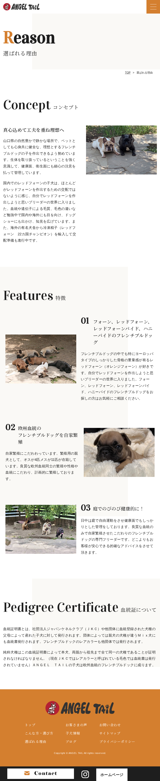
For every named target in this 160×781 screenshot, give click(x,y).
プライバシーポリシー (117, 741)
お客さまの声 (76, 724)
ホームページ (112, 775)
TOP (128, 72)
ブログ (71, 741)
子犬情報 (73, 733)
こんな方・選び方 (39, 733)
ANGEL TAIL (76, 753)
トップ (30, 724)
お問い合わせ (110, 724)
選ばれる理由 (35, 741)
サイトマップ (109, 733)
